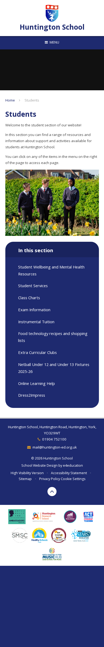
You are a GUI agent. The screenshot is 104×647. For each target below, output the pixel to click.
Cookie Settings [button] (73, 479)
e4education (73, 465)
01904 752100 (54, 439)
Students (32, 100)
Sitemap (25, 479)
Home (10, 100)
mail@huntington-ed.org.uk (55, 447)
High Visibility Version (27, 473)
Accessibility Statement (69, 473)
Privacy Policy (49, 479)
